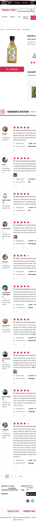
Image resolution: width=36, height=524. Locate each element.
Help (22, 490)
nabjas (4, 134)
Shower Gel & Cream (13, 29)
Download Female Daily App (4, 3)
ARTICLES (25, 3)
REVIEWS (17, 3)
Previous (31, 92)
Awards (23, 486)
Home (2, 29)
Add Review (13, 69)
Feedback (4, 490)
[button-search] (31, 10)
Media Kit (4, 494)
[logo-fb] (27, 501)
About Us (4, 486)
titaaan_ (5, 262)
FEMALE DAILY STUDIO (32, 3)
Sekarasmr (6, 326)
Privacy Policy (13, 490)
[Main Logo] (9, 10)
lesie (3, 164)
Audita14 (5, 430)
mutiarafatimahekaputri (6, 294)
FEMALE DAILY (10, 3)
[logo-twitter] (32, 501)
